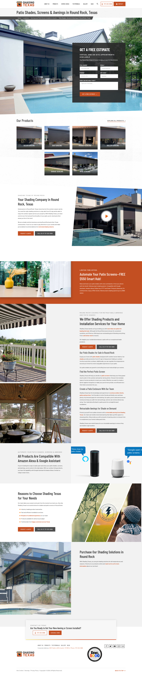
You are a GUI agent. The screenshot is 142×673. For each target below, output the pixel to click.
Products (47, 645)
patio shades (96, 356)
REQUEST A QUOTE (26, 233)
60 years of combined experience (31, 515)
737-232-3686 (107, 4)
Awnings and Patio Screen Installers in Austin (44, 18)
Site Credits (20, 670)
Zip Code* (103, 73)
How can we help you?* (88, 80)
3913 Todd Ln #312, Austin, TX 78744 (59, 648)
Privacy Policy (34, 670)
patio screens (106, 375)
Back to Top (119, 670)
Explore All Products (115, 120)
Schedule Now (55, 633)
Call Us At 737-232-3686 (45, 233)
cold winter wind (88, 335)
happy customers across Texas (41, 522)
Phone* (82, 73)
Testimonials (56, 645)
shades (82, 359)
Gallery (63, 645)
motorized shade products (46, 227)
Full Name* (83, 65)
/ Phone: (72, 648)
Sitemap (27, 670)
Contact (120, 4)
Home (19, 18)
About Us (40, 645)
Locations (26, 18)
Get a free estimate (88, 94)
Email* (102, 65)
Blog (68, 645)
